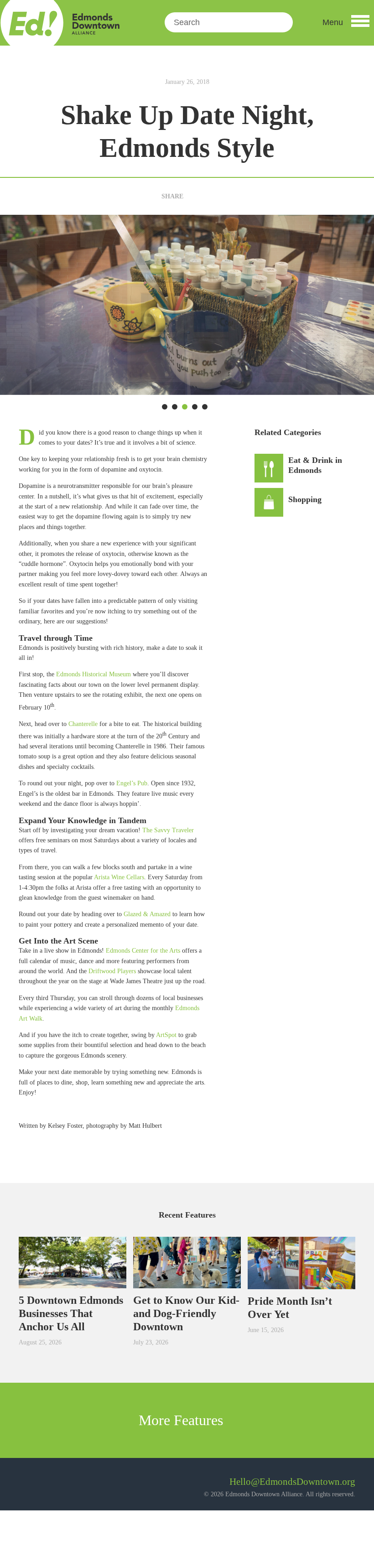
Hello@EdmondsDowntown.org (292, 1481)
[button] (346, 22)
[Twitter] (208, 196)
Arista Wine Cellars (119, 877)
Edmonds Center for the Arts (143, 950)
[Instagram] (50, 1485)
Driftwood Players (112, 971)
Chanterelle (83, 724)
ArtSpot (166, 1035)
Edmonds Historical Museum (93, 674)
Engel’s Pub (131, 783)
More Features (183, 1420)
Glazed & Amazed (147, 914)
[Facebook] (193, 196)
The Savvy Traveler (168, 830)
